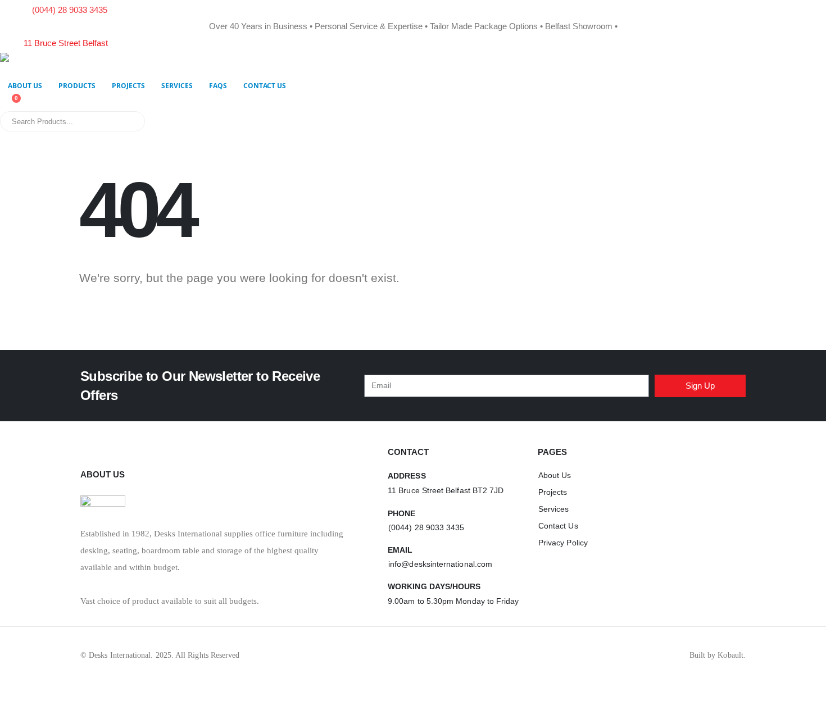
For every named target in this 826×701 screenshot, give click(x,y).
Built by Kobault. (717, 655)
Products (77, 85)
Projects (128, 85)
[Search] (128, 121)
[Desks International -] (70, 64)
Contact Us (264, 85)
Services (177, 85)
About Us (25, 85)
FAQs (218, 85)
